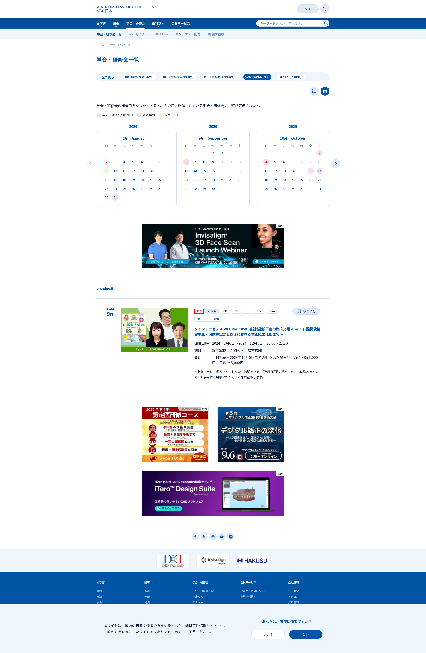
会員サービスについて (253, 591)
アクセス (293, 596)
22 (160, 180)
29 (160, 188)
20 (142, 180)
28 (151, 188)
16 (106, 180)
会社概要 (293, 591)
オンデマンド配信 (188, 34)
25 (124, 188)
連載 (147, 596)
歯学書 (101, 23)
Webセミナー (138, 34)
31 (115, 197)
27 (142, 188)
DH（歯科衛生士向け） (179, 77)
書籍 (99, 591)
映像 (99, 602)
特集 (147, 602)
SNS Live (161, 34)
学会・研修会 (135, 23)
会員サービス (181, 23)
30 (106, 197)
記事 (116, 23)
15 (160, 171)
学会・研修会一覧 (109, 34)
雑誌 (99, 596)
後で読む (218, 34)
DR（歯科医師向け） (139, 77)
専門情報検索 (248, 596)
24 (115, 188)
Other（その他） (290, 77)
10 (115, 171)
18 (124, 180)
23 (106, 188)
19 (133, 180)
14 (151, 171)
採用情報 (293, 602)
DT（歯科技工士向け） (220, 77)
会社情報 (293, 582)
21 (151, 180)
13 (142, 171)
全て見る (108, 77)
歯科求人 (158, 23)
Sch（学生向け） (257, 77)
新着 (147, 591)
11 (124, 171)
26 (133, 188)
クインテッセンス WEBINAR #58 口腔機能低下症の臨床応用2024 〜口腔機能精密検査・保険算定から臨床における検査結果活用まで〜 (257, 331)
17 (115, 180)
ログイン (308, 9)
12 (133, 171)
